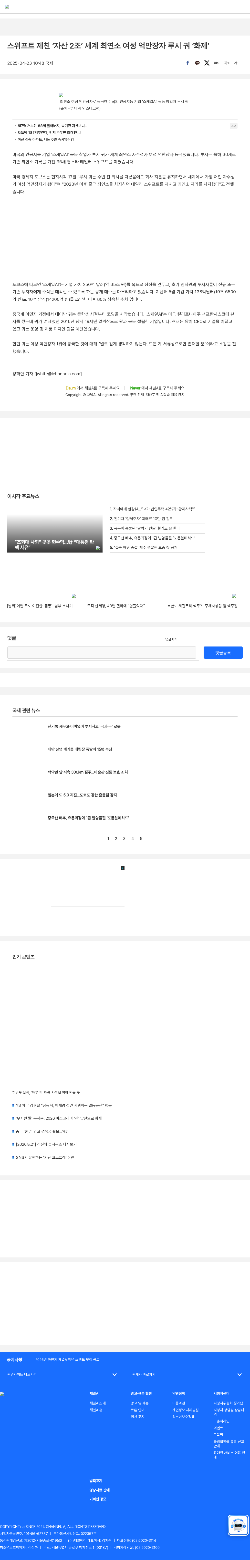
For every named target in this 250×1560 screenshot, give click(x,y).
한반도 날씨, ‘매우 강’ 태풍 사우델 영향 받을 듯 (46, 1092)
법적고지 (96, 1481)
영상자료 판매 (100, 1490)
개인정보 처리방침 (185, 1410)
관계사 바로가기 (144, 1374)
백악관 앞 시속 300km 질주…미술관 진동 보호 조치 (88, 772)
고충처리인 (221, 1421)
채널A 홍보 (98, 1410)
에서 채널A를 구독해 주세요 (93, 388)
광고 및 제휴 (140, 1403)
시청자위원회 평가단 (228, 1403)
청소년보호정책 (183, 1417)
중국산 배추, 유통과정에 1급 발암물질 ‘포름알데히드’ (88, 818)
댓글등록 (223, 652)
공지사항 (14, 1359)
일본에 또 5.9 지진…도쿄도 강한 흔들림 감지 (82, 795)
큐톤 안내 (138, 1410)
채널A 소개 (98, 1403)
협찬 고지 (138, 1417)
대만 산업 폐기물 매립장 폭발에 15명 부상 (80, 749)
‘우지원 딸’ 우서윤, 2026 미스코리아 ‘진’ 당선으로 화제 (59, 1118)
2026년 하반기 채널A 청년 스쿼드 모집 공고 (67, 1359)
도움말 (218, 1435)
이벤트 (218, 1428)
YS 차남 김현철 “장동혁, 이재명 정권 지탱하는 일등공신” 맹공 (64, 1105)
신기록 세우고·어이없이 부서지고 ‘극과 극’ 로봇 (84, 726)
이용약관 (178, 1403)
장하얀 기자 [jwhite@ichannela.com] (47, 373)
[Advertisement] (125, 1304)
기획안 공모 (98, 1499)
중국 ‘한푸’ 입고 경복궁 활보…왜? (42, 1131)
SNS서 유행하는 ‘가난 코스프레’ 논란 (45, 1157)
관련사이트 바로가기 (22, 1374)
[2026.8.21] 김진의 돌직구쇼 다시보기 (46, 1144)
